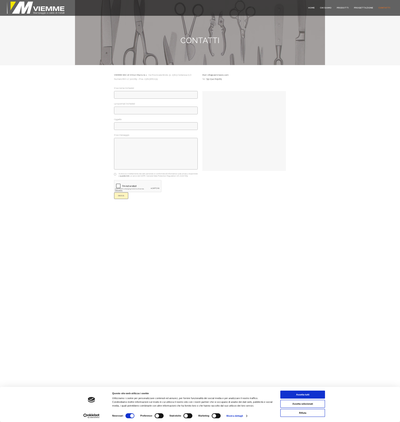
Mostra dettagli (234, 415)
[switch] (159, 415)
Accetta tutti (302, 394)
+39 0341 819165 (214, 79)
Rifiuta (302, 413)
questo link (125, 176)
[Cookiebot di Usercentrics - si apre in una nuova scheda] (91, 416)
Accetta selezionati (302, 403)
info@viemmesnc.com (218, 75)
